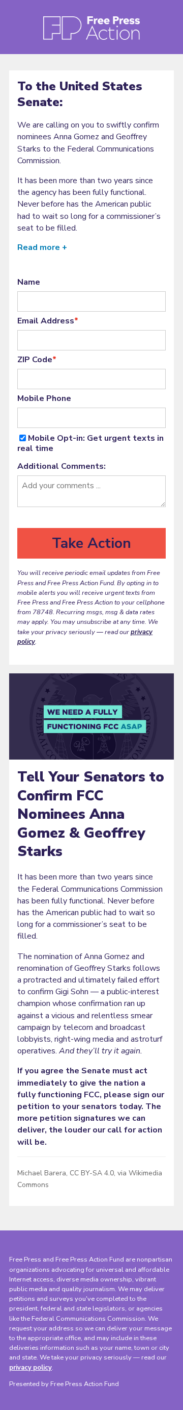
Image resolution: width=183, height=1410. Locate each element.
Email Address (47, 321)
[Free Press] (91, 31)
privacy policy (30, 1367)
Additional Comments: (61, 466)
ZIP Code (36, 360)
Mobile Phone (44, 398)
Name (28, 282)
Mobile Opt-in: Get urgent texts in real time (90, 443)
